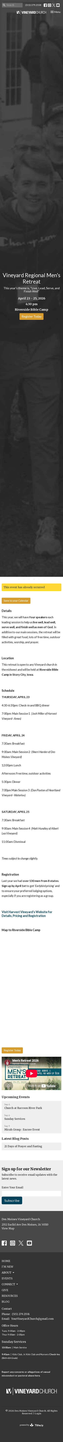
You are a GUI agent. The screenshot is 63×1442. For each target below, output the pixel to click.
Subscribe (11, 1200)
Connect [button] (8, 1284)
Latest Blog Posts (15, 1139)
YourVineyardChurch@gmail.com (32, 1318)
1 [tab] (19, 579)
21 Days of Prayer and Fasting (23, 1146)
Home (6, 1261)
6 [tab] (44, 579)
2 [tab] (24, 579)
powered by (30, 1428)
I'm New (7, 1266)
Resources (10, 1295)
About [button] (6, 1272)
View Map (8, 1228)
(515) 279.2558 (33, 5)
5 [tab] (39, 579)
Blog (5, 1301)
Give (5, 1290)
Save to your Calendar (16, 600)
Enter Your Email (12, 1187)
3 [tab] (29, 579)
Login (38, 1413)
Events (7, 1278)
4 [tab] (34, 579)
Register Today (31, 316)
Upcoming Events (16, 1097)
